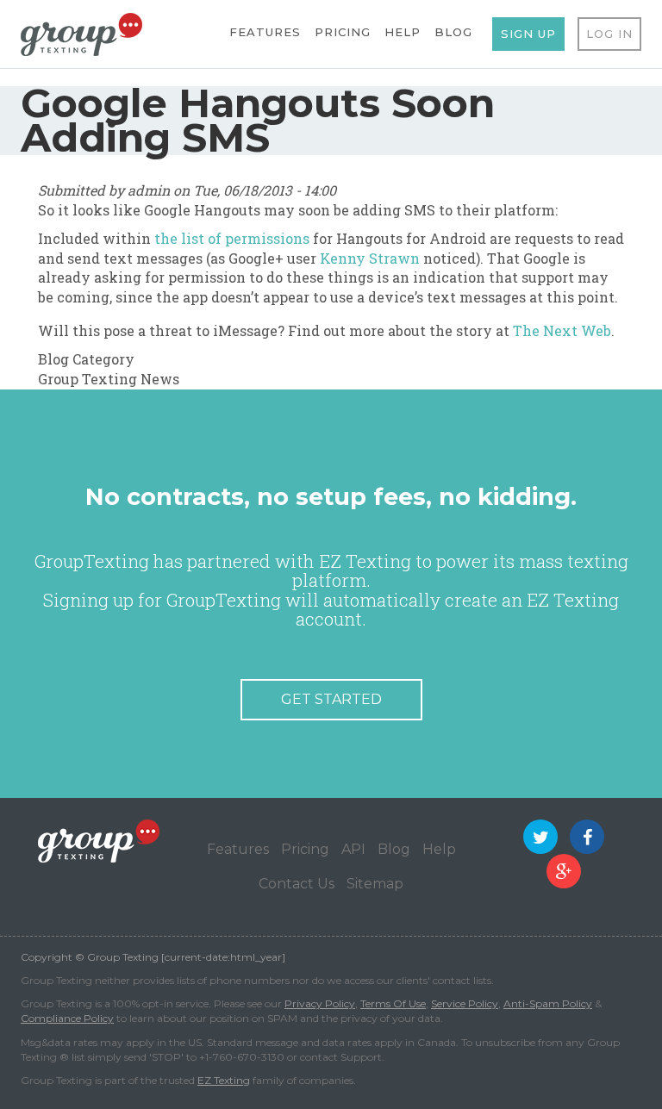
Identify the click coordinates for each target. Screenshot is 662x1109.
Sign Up (528, 33)
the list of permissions (231, 238)
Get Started (331, 699)
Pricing (343, 32)
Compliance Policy (67, 1018)
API (353, 849)
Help (402, 32)
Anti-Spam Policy (547, 1003)
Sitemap (375, 883)
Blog (453, 32)
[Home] (81, 33)
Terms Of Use (393, 1003)
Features (265, 32)
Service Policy (464, 1003)
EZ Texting (223, 1080)
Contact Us (296, 883)
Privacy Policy (319, 1003)
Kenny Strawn (370, 258)
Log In (609, 33)
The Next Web (562, 330)
